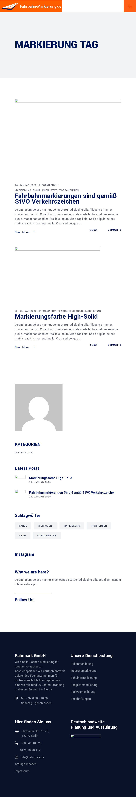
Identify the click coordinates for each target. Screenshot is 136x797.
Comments (114, 230)
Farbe (63, 311)
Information (48, 185)
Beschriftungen (81, 699)
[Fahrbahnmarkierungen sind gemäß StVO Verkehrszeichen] (68, 138)
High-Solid (76, 311)
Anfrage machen (25, 764)
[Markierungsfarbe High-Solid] (57, 275)
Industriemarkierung (84, 671)
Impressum (22, 771)
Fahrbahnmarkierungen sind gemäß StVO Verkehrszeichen (66, 198)
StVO (54, 190)
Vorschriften (69, 190)
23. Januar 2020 (25, 311)
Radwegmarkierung (83, 692)
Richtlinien (41, 190)
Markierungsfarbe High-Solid (56, 316)
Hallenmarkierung (82, 664)
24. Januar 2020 (25, 185)
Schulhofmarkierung (84, 678)
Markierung (23, 190)
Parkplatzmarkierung (84, 685)
